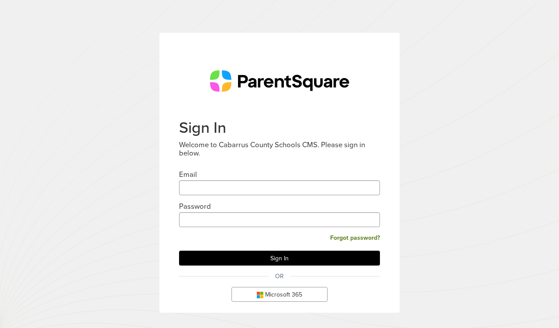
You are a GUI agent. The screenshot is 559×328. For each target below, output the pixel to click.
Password (195, 206)
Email (188, 174)
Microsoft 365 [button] (282, 294)
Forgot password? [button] (355, 237)
